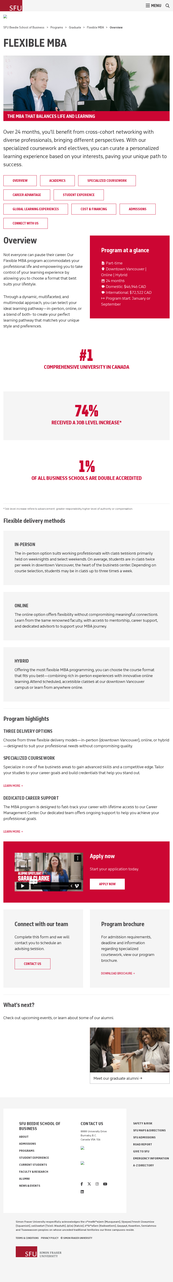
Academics (57, 181)
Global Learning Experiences (36, 209)
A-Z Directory (143, 1165)
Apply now (107, 884)
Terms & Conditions (27, 1238)
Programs (56, 27)
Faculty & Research (33, 1172)
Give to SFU (141, 1151)
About (24, 1137)
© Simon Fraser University (76, 1238)
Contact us (32, 964)
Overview (20, 181)
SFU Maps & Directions (149, 1130)
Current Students (33, 1165)
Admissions (137, 209)
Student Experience (79, 195)
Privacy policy (49, 1238)
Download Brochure (116, 973)
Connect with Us (26, 223)
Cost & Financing (94, 209)
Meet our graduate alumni (116, 1078)
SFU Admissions (144, 1137)
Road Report (142, 1144)
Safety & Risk (142, 1123)
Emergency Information (151, 1158)
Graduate (75, 27)
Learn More (11, 785)
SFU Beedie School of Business (23, 27)
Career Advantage (27, 195)
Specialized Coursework (107, 181)
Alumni (24, 1179)
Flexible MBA (95, 27)
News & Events (29, 1186)
